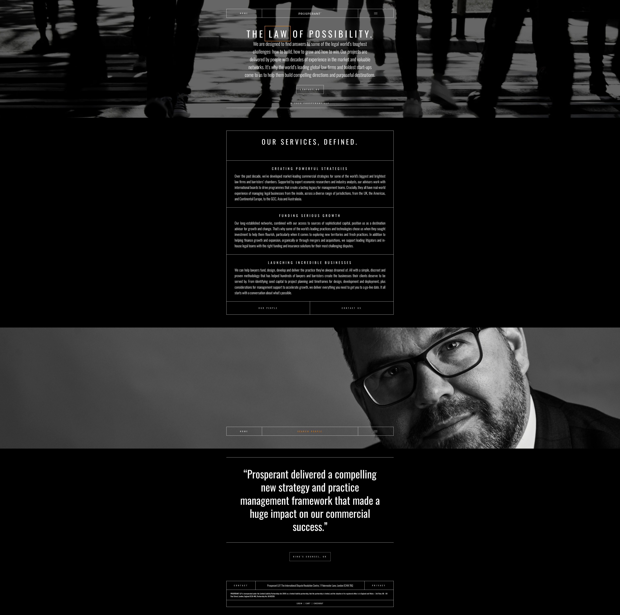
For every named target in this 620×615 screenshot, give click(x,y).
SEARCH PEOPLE (310, 431)
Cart (308, 603)
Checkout (318, 603)
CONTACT (241, 585)
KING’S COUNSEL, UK (310, 556)
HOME (244, 13)
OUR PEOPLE (268, 308)
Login (299, 603)
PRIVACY (379, 585)
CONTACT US (310, 89)
